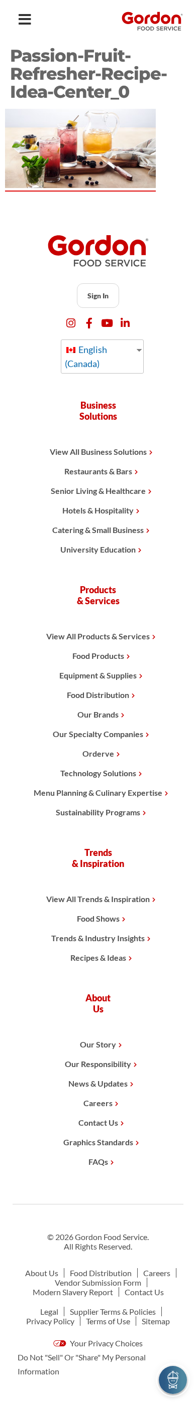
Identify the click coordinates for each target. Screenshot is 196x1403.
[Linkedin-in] (125, 323)
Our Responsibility (98, 1064)
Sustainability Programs (98, 812)
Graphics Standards (98, 1142)
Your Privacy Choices (105, 1343)
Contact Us (98, 1122)
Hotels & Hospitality (98, 510)
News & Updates (98, 1083)
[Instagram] (71, 323)
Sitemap (156, 1321)
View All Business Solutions (98, 451)
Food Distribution (98, 694)
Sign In (98, 295)
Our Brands (98, 714)
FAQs (98, 1161)
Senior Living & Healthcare (98, 490)
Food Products (98, 655)
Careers (98, 1103)
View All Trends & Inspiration (98, 899)
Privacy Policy (50, 1321)
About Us (41, 1273)
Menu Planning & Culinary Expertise (98, 792)
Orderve (98, 753)
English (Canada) (86, 356)
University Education (98, 549)
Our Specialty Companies (98, 734)
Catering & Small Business (98, 530)
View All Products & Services (98, 636)
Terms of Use (108, 1321)
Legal (49, 1311)
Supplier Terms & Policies (113, 1311)
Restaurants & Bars (98, 471)
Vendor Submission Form (98, 1282)
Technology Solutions (98, 773)
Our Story (98, 1044)
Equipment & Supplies (98, 675)
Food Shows (98, 918)
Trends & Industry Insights (98, 938)
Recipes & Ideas (98, 957)
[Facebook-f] (89, 323)
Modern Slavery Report (73, 1292)
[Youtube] (107, 323)
